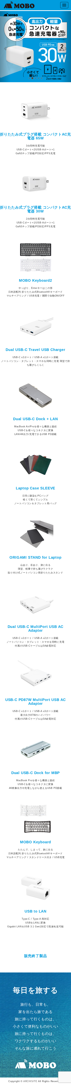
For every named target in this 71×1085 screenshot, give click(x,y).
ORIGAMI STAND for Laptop (35, 557)
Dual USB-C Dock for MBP (35, 773)
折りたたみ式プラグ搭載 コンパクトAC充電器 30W (35, 209)
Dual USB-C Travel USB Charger (35, 350)
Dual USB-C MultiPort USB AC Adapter (36, 628)
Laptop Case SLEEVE (35, 488)
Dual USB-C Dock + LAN (35, 419)
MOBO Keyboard (35, 842)
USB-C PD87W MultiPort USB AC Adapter (35, 702)
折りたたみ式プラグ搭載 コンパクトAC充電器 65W (35, 136)
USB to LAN (35, 911)
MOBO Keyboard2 (35, 280)
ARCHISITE (30, 1081)
